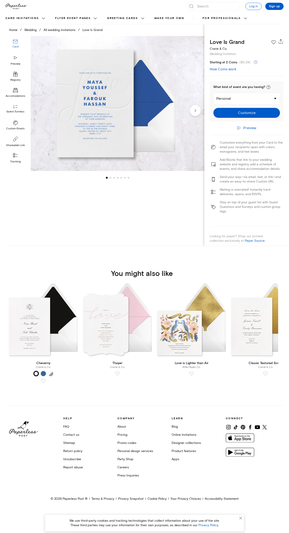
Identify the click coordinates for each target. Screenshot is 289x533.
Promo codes (126, 443)
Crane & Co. (218, 49)
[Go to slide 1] (107, 178)
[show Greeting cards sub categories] (142, 18)
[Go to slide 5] (118, 178)
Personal (223, 98)
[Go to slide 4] (114, 178)
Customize (247, 113)
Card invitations (22, 18)
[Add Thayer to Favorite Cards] (117, 373)
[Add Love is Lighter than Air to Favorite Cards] (191, 373)
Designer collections (186, 443)
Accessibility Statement (222, 499)
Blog (175, 427)
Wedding (30, 30)
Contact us (71, 435)
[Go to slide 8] (128, 178)
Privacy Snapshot (131, 499)
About (121, 427)
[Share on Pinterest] (243, 427)
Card (15, 47)
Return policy (72, 451)
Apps (175, 459)
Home (13, 30)
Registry (15, 80)
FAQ (66, 427)
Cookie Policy (157, 499)
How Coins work (223, 69)
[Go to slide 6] (121, 178)
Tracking (15, 161)
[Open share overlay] (281, 41)
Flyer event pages (73, 18)
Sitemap (69, 443)
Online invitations (184, 435)
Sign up (274, 6)
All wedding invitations (59, 30)
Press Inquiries (128, 475)
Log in (253, 6)
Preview (15, 64)
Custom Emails (15, 128)
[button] (268, 87)
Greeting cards (122, 18)
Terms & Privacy (102, 499)
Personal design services (135, 451)
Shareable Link (15, 145)
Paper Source (255, 241)
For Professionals (222, 18)
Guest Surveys (15, 112)
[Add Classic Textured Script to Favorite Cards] (265, 373)
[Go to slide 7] (125, 178)
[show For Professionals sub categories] (245, 18)
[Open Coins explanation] (256, 62)
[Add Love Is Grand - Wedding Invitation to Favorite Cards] (273, 42)
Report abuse (73, 467)
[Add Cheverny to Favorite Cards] (43, 381)
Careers (123, 467)
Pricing (122, 435)
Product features (184, 451)
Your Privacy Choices (185, 499)
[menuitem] (25, 18)
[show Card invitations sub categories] (43, 18)
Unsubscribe (72, 459)
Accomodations (15, 96)
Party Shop (125, 459)
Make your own (169, 18)
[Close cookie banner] (240, 518)
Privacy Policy (208, 525)
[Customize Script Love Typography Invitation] (117, 104)
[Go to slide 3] (110, 178)
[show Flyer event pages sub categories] (95, 18)
